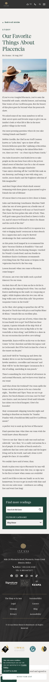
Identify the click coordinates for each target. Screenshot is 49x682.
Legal (13, 603)
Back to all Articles (12, 22)
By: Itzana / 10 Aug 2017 (12, 55)
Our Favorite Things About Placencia (18, 42)
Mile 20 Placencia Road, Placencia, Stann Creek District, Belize (24, 561)
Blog (35, 609)
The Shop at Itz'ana (13, 598)
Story (6, 30)
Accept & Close (10, 671)
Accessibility (35, 614)
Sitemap (13, 609)
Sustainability (35, 598)
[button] (40, 4)
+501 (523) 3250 (28, 567)
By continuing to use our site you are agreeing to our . (15, 664)
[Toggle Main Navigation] (44, 4)
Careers (35, 603)
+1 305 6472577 (26, 570)
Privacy (13, 614)
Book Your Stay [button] (32, 677)
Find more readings (18, 502)
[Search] (40, 509)
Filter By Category (16, 517)
